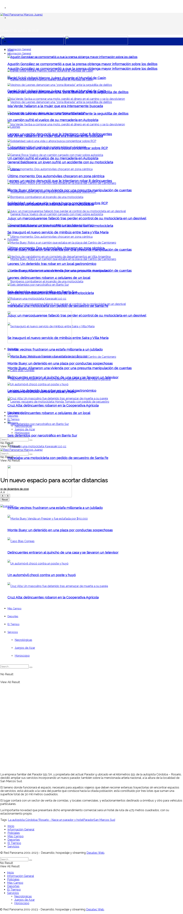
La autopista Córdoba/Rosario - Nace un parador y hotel (45, 820)
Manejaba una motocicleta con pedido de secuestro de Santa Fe (58, 458)
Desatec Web (95, 852)
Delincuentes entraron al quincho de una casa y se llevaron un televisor (63, 377)
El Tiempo (13, 419)
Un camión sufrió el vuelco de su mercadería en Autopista (53, 158)
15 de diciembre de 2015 (14, 489)
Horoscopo (22, 432)
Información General (19, 49)
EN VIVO (12, 7)
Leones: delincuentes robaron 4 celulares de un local (49, 413)
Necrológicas (23, 426)
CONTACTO (14, 17)
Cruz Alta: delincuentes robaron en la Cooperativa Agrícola (53, 405)
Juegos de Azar (25, 429)
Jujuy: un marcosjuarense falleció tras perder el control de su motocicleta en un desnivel (77, 315)
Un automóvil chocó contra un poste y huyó (42, 391)
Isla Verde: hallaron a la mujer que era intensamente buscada (55, 106)
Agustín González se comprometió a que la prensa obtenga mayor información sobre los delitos (82, 68)
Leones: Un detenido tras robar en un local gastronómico (52, 264)
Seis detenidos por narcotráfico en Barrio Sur (42, 435)
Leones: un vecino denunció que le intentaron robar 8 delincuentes (60, 181)
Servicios (13, 422)
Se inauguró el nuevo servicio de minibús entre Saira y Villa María (58, 232)
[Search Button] (30, 440)
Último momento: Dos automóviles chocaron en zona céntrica (56, 176)
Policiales (13, 239)
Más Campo (14, 412)
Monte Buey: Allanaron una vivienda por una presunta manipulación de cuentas (70, 368)
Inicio (11, 41)
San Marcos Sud (104, 820)
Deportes (13, 415)
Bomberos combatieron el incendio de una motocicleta (51, 204)
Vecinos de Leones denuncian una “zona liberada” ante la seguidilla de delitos (68, 92)
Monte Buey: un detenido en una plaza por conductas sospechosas (60, 363)
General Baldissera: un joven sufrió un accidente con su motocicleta (60, 162)
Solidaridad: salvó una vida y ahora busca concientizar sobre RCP (58, 148)
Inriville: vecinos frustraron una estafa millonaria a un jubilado (55, 349)
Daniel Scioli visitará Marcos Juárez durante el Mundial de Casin (57, 78)
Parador (88, 820)
